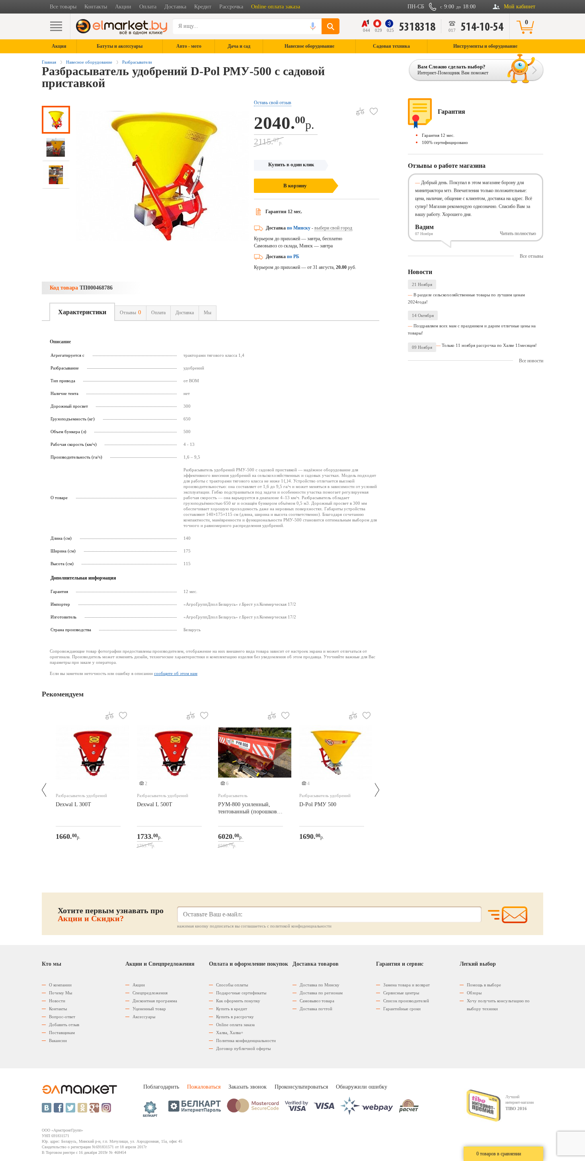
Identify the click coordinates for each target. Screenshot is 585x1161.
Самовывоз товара (317, 1000)
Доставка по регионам (321, 992)
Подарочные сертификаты (241, 992)
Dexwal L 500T (154, 804)
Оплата (147, 7)
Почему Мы (60, 992)
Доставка (175, 7)
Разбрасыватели (137, 62)
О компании (60, 984)
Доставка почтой (316, 1008)
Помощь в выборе (484, 984)
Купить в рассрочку (235, 1016)
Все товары (63, 7)
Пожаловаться (203, 1087)
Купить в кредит (231, 1008)
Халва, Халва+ (229, 1032)
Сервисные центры (401, 992)
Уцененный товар (149, 1008)
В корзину (295, 186)
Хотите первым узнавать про (111, 914)
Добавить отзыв (64, 1024)
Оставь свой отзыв (272, 102)
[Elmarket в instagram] (106, 1107)
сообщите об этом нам (175, 673)
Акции (123, 7)
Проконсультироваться (301, 1087)
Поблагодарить (161, 1087)
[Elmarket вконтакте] (46, 1107)
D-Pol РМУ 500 (317, 804)
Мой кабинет (519, 7)
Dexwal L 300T (73, 804)
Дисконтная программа (155, 1000)
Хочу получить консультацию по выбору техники (498, 1004)
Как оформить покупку (238, 1000)
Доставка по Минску (319, 984)
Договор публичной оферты (243, 1048)
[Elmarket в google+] (94, 1107)
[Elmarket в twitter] (70, 1107)
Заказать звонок (247, 1087)
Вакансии (58, 1040)
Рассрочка (231, 7)
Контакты (95, 7)
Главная (49, 62)
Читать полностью (518, 233)
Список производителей (406, 1000)
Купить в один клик (291, 164)
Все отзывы (531, 256)
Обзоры (474, 992)
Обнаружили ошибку (361, 1087)
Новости (57, 1000)
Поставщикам (62, 1032)
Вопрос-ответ (62, 1016)
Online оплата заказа (275, 7)
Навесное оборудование (89, 62)
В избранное (373, 111)
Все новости (531, 360)
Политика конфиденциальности (246, 1040)
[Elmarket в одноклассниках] (82, 1107)
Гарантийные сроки (402, 1008)
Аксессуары (144, 1016)
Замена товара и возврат (406, 984)
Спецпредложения (150, 992)
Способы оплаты (232, 984)
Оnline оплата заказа (235, 1024)
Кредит (202, 7)
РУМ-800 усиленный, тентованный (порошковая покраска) (250, 808)
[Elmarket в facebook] (58, 1107)
